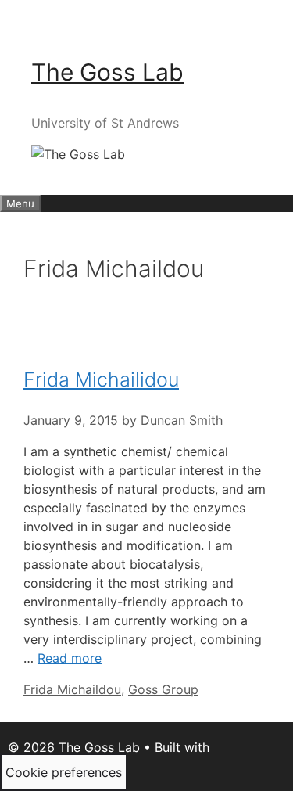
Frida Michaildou (72, 689)
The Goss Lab (107, 72)
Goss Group (163, 689)
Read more (70, 658)
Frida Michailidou (101, 379)
